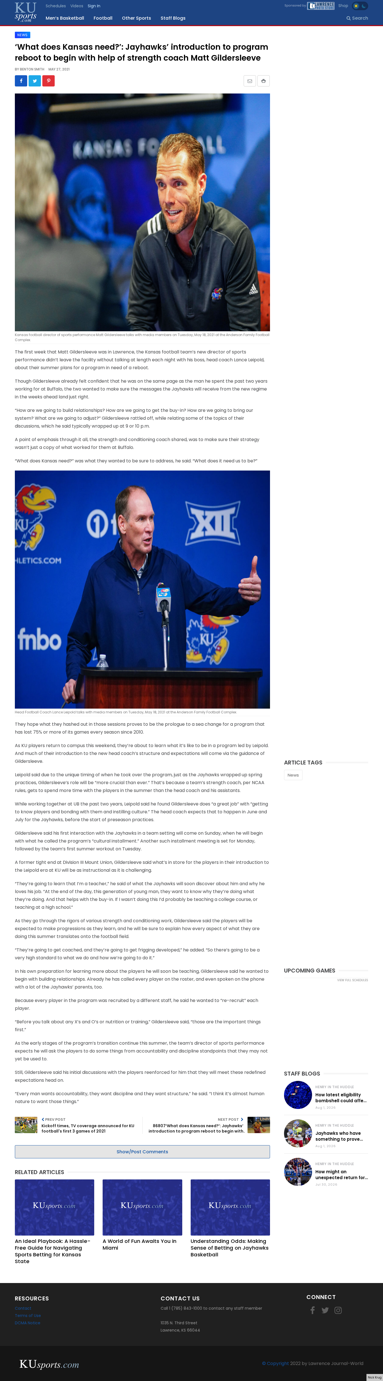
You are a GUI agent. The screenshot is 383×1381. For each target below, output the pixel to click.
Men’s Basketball (65, 18)
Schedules (56, 6)
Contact (23, 1308)
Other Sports (136, 18)
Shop (343, 5)
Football (103, 18)
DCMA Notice (27, 1323)
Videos (76, 6)
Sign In (94, 6)
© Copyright (275, 1363)
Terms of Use (28, 1315)
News (293, 775)
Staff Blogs (173, 18)
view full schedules (352, 980)
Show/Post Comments (142, 1152)
